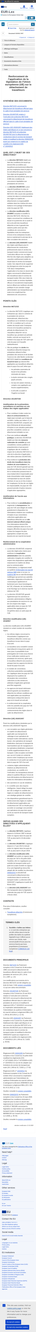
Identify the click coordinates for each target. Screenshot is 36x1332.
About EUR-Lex (6, 1180)
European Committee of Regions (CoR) (13, 1274)
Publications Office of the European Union (13, 1287)
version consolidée (24, 985)
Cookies (4, 1249)
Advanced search (29, 30)
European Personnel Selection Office (12, 1285)
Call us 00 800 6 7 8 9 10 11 (9, 1222)
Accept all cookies (13, 1322)
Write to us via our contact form (11, 1226)
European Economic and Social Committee (14, 1272)
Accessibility (5, 1171)
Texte (6, 69)
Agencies (4, 1289)
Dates (6, 53)
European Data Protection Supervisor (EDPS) (14, 1281)
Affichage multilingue (11, 49)
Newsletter (5, 1182)
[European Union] (6, 1212)
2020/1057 (17, 1018)
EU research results (7, 1195)
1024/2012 (21, 1071)
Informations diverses (11, 65)
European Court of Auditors (9, 1268)
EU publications (6, 1199)
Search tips (13, 28)
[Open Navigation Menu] (3, 24)
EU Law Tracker (6, 1205)
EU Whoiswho (6, 1197)
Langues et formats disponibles (14, 44)
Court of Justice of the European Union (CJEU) (15, 1264)
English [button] (32, 8)
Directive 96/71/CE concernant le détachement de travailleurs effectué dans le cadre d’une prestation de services (18, 108)
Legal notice (5, 1167)
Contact (4, 1157)
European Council (7, 1258)
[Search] (33, 24)
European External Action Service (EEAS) (13, 1270)
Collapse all (31, 37)
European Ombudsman (8, 1278)
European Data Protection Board (11, 1283)
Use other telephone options (10, 1224)
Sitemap (4, 1159)
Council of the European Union (10, 1260)
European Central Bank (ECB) (10, 1266)
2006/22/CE (11, 873)
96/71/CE (13, 965)
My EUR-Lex (24, 8)
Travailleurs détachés (14, 912)
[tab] (18, 40)
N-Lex (3, 1203)
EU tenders (5, 1193)
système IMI (11, 574)
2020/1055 (19, 1053)
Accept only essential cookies (17, 1327)
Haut (5, 1129)
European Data (6, 1191)
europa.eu (15, 1215)
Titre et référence (9, 40)
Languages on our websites (10, 1242)
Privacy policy (6, 1245)
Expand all (23, 37)
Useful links (5, 1184)
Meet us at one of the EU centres (11, 1228)
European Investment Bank (9, 1276)
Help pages (5, 1155)
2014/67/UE (14, 991)
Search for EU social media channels (12, 1235)
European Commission (8, 1262)
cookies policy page (14, 1308)
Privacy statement (7, 1173)
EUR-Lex (7, 12)
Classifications (9, 57)
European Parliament (8, 1256)
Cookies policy (6, 1169)
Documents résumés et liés (12, 61)
